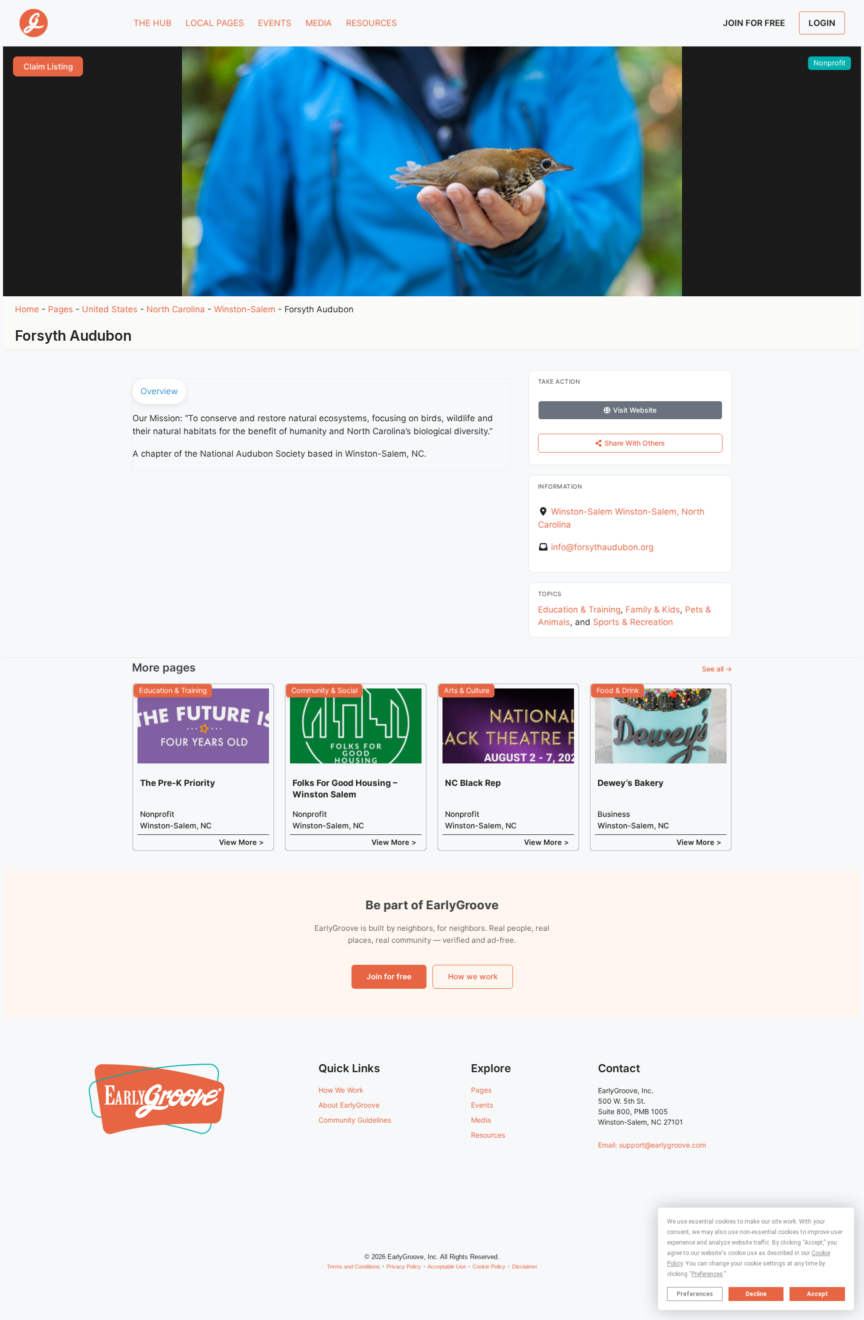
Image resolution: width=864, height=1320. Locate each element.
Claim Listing (48, 66)
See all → (717, 668)
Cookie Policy (489, 1267)
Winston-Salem (245, 309)
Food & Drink (617, 690)
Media (481, 1120)
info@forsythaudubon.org (602, 547)
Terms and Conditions (353, 1267)
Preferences (694, 1294)
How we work (473, 976)
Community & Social (325, 690)
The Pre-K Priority (177, 783)
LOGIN (822, 23)
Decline (756, 1294)
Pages (60, 309)
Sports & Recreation (633, 622)
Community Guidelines (354, 1120)
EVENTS (275, 23)
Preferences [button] (707, 1274)
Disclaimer (525, 1267)
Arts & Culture (467, 690)
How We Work (341, 1090)
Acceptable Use (447, 1267)
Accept (817, 1294)
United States (110, 309)
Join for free (389, 976)
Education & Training (579, 610)
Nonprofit (830, 62)
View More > (241, 842)
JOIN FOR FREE (754, 23)
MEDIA (319, 23)
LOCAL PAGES (215, 23)
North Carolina (175, 309)
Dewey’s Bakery (631, 783)
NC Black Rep (473, 783)
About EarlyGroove (349, 1105)
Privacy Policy (403, 1267)
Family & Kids (653, 610)
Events (482, 1105)
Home (27, 309)
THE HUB (153, 23)
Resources (488, 1135)
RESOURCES (371, 23)
